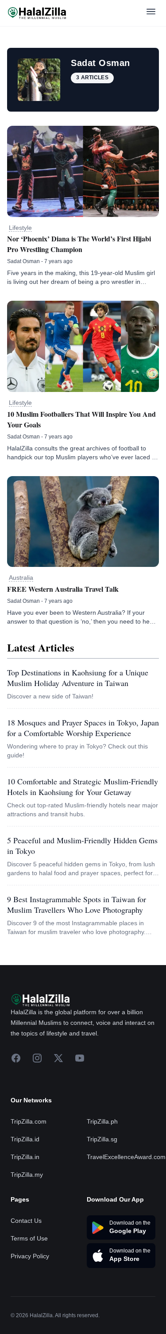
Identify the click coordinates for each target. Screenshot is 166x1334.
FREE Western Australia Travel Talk (63, 589)
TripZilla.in (25, 1156)
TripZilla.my (27, 1174)
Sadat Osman (23, 261)
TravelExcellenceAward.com (126, 1156)
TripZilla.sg (102, 1139)
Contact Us (26, 1220)
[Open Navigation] (151, 13)
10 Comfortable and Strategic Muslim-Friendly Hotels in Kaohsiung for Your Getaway (82, 786)
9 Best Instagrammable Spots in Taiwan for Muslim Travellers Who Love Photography (76, 904)
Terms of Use (29, 1238)
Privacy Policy (30, 1256)
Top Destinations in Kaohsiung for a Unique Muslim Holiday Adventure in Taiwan (77, 677)
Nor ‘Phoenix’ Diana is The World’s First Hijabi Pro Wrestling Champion (79, 243)
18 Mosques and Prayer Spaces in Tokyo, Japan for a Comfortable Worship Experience (83, 727)
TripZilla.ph (102, 1121)
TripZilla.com (28, 1121)
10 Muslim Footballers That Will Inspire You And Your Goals (81, 419)
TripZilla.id (25, 1139)
